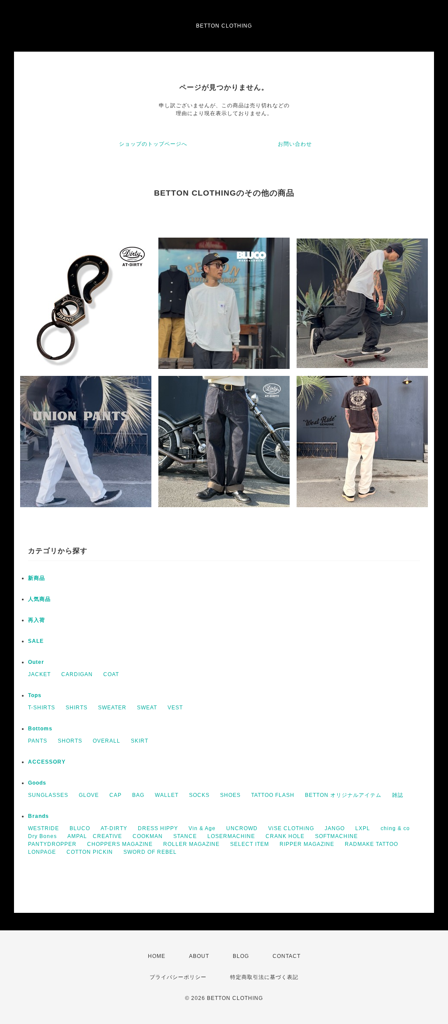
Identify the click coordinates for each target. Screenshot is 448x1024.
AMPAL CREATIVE (94, 836)
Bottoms (40, 729)
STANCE (185, 836)
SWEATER (112, 708)
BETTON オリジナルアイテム (343, 795)
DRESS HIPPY (158, 828)
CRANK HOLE (285, 836)
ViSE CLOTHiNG (291, 828)
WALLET (166, 795)
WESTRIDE (43, 828)
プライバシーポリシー (178, 977)
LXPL (362, 828)
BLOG (241, 956)
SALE (36, 641)
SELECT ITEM (249, 844)
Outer (36, 662)
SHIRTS (77, 708)
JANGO (335, 828)
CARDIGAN (77, 674)
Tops (35, 695)
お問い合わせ (295, 144)
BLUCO (80, 828)
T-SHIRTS (41, 708)
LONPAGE (42, 852)
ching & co (395, 828)
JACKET (39, 674)
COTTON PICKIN (89, 852)
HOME (156, 956)
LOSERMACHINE (231, 836)
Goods (37, 783)
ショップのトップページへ (153, 144)
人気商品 (39, 599)
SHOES (230, 795)
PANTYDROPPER (52, 844)
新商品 (36, 578)
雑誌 (397, 795)
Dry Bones (42, 836)
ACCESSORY (47, 762)
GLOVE (89, 795)
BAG (138, 795)
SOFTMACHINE (336, 836)
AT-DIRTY (114, 828)
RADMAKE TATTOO (371, 844)
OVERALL (106, 741)
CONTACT (287, 956)
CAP (115, 795)
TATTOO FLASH (272, 795)
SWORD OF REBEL (150, 852)
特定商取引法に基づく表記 (264, 977)
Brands (38, 816)
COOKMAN (148, 836)
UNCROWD (242, 828)
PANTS (37, 741)
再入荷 (36, 620)
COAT (111, 674)
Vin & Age (202, 828)
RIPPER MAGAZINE (307, 844)
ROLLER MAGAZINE (191, 844)
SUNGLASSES (48, 795)
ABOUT (199, 956)
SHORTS (70, 741)
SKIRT (139, 741)
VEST (175, 708)
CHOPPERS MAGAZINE (120, 844)
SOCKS (199, 795)
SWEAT (147, 708)
